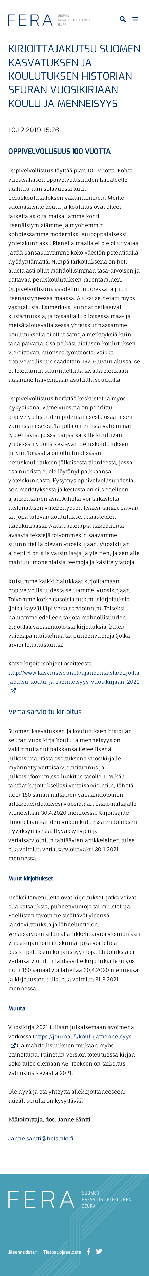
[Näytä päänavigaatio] (135, 19)
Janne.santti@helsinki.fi (40, 1138)
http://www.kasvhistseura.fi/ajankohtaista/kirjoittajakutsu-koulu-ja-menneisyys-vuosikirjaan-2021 (73, 682)
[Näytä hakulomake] (122, 19)
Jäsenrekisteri (23, 1252)
